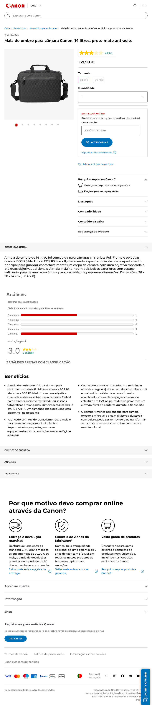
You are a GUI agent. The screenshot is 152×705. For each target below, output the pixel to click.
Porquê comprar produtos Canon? (118, 571)
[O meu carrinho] (135, 6)
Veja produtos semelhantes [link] (96, 152)
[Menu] (144, 6)
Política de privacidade (49, 654)
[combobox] (76, 15)
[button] (16, 125)
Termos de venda (16, 654)
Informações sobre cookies (88, 654)
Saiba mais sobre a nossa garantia (71, 571)
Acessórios (20, 28)
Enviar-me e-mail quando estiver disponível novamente (110, 120)
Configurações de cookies (21, 662)
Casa (7, 28)
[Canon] (15, 6)
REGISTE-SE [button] (15, 638)
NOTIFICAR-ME (99, 142)
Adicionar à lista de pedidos (98, 164)
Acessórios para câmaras (43, 28)
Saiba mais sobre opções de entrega (27, 571)
